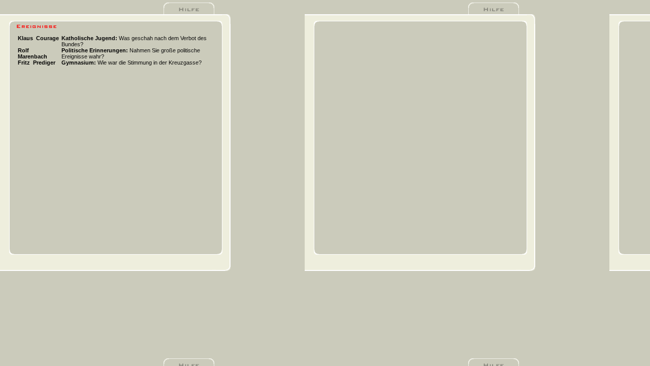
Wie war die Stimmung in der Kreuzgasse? (131, 62)
